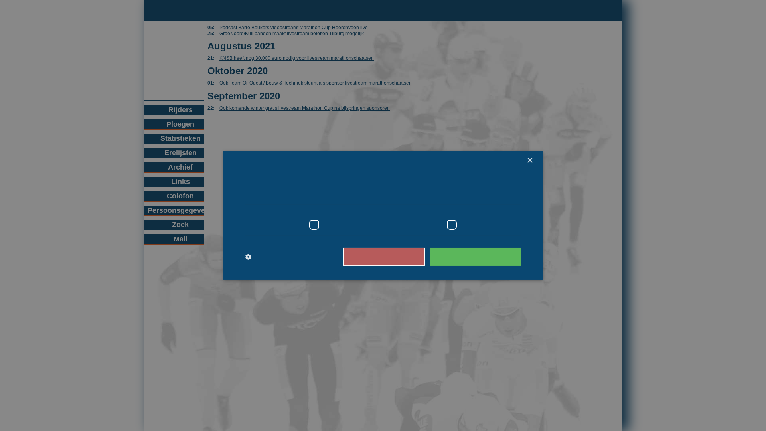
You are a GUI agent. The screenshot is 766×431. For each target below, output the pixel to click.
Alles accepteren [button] (479, 256)
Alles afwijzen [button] (395, 256)
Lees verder (486, 194)
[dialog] (383, 215)
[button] (278, 257)
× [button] (530, 161)
